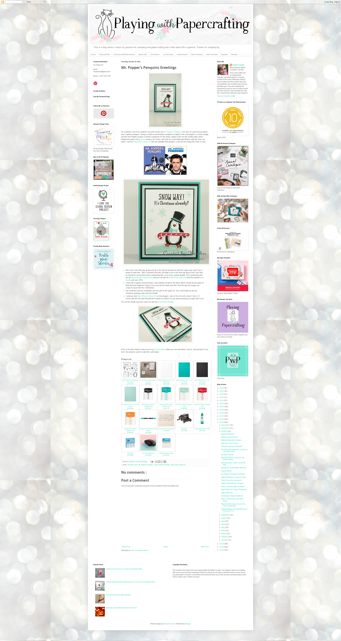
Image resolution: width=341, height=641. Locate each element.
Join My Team (168, 54)
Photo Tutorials (196, 54)
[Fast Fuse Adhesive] (148, 451)
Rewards (224, 54)
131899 (148, 432)
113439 (184, 430)
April (223, 530)
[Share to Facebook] (165, 461)
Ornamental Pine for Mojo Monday (118, 595)
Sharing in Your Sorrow (229, 443)
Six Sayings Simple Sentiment (232, 496)
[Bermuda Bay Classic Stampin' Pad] (166, 402)
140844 (148, 384)
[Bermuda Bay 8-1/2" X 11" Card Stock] (184, 378)
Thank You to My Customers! (231, 480)
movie (143, 139)
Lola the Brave (226, 471)
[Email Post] (152, 461)
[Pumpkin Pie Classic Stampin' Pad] (130, 427)
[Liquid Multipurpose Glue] (202, 427)
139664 (166, 430)
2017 (222, 416)
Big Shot (184, 428)
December (225, 425)
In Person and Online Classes (124, 54)
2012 (222, 550)
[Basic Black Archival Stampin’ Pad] (148, 402)
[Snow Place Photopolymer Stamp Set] (130, 378)
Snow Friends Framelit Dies (142, 277)
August (224, 518)
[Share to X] (162, 461)
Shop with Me (104, 54)
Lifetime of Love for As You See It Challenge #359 (124, 569)
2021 (222, 404)
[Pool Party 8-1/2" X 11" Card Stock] (130, 402)
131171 (166, 408)
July (223, 521)
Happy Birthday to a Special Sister (233, 477)
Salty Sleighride (227, 493)
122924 (130, 408)
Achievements (182, 54)
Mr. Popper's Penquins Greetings (233, 474)
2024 (222, 394)
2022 (222, 400)
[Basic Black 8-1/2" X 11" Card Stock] (202, 378)
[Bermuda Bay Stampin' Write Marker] (148, 427)
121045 (202, 384)
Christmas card (132, 464)
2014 (222, 544)
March (223, 534)
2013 (222, 547)
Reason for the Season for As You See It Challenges (233, 505)
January (224, 540)
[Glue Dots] (130, 451)
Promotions (155, 54)
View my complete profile (226, 96)
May (223, 527)
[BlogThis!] (159, 461)
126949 (202, 408)
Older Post (204, 547)
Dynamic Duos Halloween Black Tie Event (121, 608)
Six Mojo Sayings (227, 454)
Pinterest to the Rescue (229, 437)
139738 (130, 384)
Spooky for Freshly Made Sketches (233, 468)
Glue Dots (130, 453)
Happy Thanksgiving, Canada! (232, 483)
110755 (202, 430)
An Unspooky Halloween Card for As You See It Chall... (234, 450)
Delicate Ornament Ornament (231, 446)
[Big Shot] (184, 427)
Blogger (188, 624)
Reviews (234, 54)
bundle (128, 280)
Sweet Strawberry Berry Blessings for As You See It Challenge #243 (130, 582)
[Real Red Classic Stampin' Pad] (202, 402)
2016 (222, 419)
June (223, 524)
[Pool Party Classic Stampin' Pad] (184, 402)
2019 (222, 410)
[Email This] (156, 461)
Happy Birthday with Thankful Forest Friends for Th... (234, 510)
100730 (166, 384)
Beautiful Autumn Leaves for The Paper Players (233, 459)
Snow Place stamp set (142, 142)
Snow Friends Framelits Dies (166, 428)
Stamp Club (143, 54)
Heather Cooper (134, 461)
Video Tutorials (211, 54)
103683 (130, 455)
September (225, 515)
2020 (222, 407)
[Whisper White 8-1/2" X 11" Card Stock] (166, 378)
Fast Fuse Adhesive (148, 453)
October (224, 431)
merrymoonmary (169, 624)
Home (93, 54)
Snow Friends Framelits (162, 464)
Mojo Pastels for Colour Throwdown (234, 490)
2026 (222, 388)
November (225, 428)
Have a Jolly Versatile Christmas (232, 486)
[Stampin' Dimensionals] (166, 451)
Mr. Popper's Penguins (172, 132)
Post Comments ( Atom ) (139, 550)
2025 (222, 391)
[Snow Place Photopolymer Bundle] (148, 378)
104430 (166, 455)
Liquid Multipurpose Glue (202, 428)
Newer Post (126, 547)
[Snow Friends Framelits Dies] (166, 427)
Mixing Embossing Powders (231, 440)
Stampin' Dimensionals (166, 453)
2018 (222, 413)
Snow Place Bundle (165, 302)
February (224, 537)
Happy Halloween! (228, 434)
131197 (184, 384)
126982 (184, 408)
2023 (222, 397)
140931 (148, 408)
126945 (130, 432)
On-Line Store (159, 349)
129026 (148, 455)
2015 (222, 422)
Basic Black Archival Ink (146, 296)
